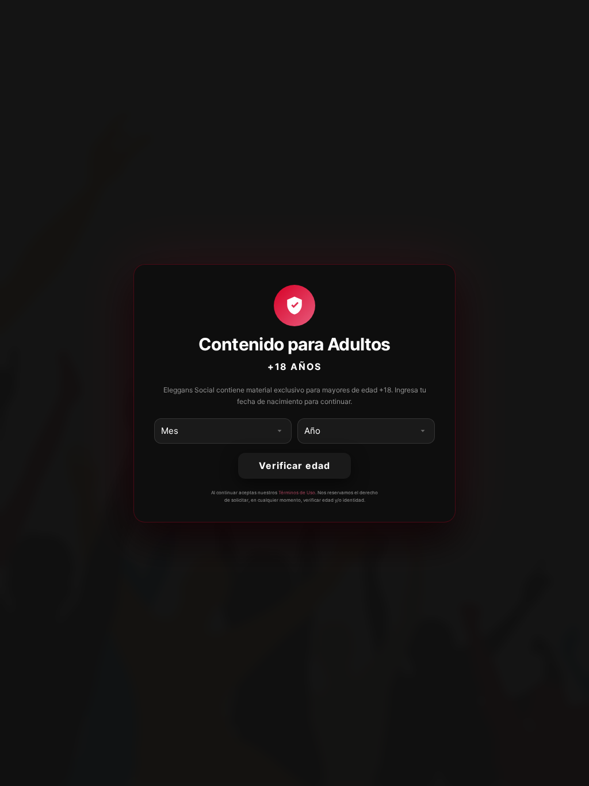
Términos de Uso (296, 492)
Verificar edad (294, 465)
